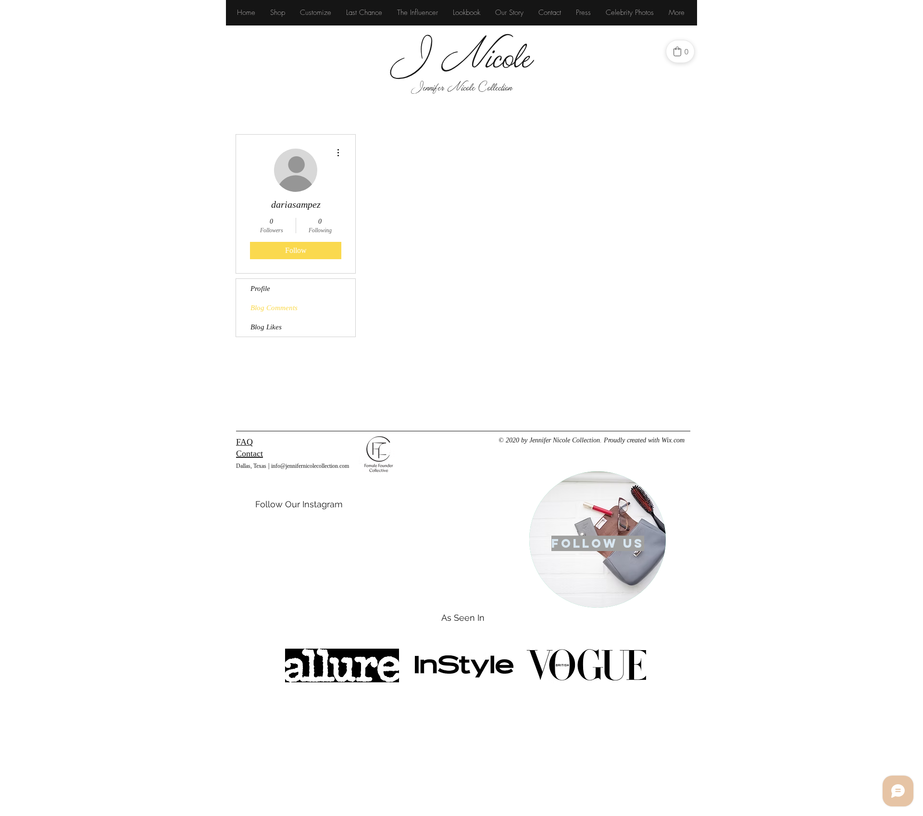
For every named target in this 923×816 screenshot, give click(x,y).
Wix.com (673, 440)
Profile (260, 288)
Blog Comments (274, 308)
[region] (597, 539)
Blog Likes (266, 327)
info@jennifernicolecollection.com (310, 466)
